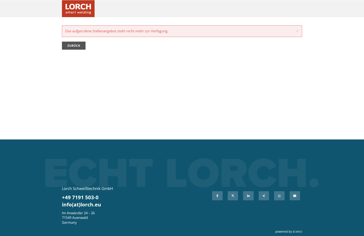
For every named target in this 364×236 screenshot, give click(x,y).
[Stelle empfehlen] (295, 195)
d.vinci (297, 231)
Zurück (73, 46)
